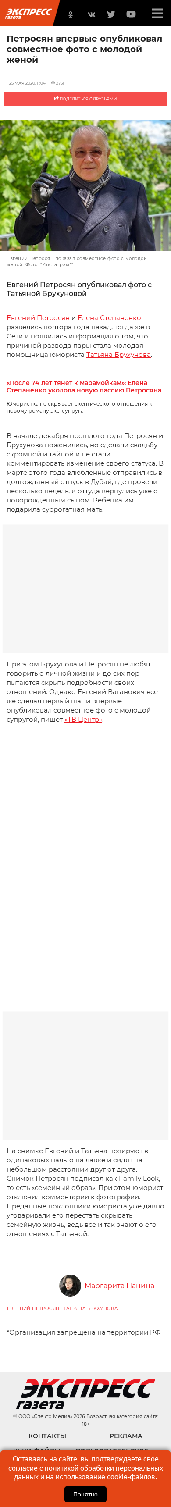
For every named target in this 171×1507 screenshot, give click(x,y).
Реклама (126, 1436)
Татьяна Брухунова (118, 354)
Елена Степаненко (109, 318)
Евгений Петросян (38, 318)
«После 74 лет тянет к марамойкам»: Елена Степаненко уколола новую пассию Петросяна (84, 386)
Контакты (47, 1436)
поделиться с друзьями (88, 98)
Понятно (85, 1494)
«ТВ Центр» (83, 719)
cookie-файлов (131, 1477)
